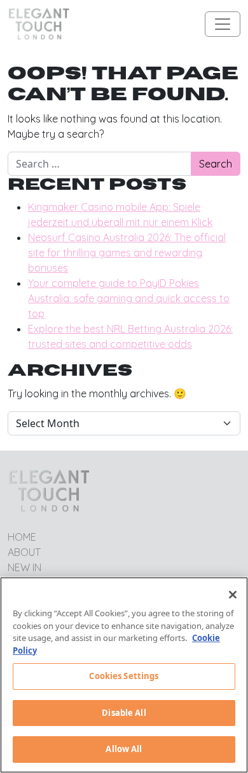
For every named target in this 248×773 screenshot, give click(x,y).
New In (24, 567)
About (24, 552)
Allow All (124, 749)
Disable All (124, 712)
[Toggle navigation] (222, 24)
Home (22, 537)
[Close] (233, 595)
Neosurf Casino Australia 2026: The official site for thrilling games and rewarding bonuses (127, 252)
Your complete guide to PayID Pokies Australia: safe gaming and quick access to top (129, 298)
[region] (124, 675)
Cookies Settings (123, 676)
